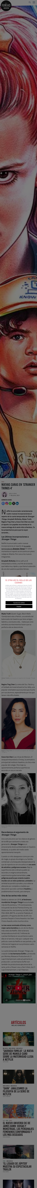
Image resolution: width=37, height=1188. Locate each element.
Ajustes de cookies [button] (19, 603)
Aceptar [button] (19, 606)
